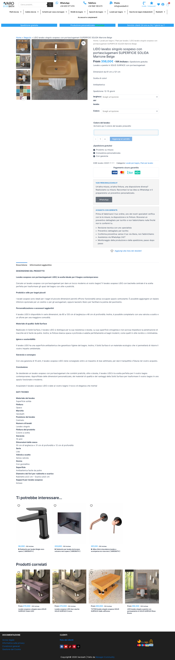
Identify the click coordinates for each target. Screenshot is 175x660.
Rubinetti (159, 12)
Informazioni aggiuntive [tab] (41, 265)
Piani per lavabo (121, 41)
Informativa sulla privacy (13, 643)
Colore (96, 111)
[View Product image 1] (23, 46)
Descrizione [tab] (21, 265)
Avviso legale (8, 640)
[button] (83, 43)
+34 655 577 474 (67, 6)
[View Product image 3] (23, 77)
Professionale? (152, 6)
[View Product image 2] (23, 62)
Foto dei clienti (66, 640)
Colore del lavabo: (101, 123)
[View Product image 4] (23, 92)
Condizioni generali (11, 646)
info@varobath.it (121, 6)
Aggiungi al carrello (121, 139)
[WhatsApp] (56, 2)
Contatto (144, 6)
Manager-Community (105, 657)
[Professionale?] (151, 3)
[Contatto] (144, 3)
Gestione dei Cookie (11, 649)
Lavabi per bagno (116, 12)
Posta (117, 3)
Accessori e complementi (87, 17)
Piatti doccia (14, 12)
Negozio (27, 37)
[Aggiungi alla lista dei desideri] (19, 505)
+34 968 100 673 (95, 6)
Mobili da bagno (77, 12)
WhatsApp (65, 3)
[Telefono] (84, 2)
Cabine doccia (30, 12)
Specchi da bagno (96, 12)
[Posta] (111, 2)
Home (18, 37)
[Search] (50, 4)
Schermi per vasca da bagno (53, 12)
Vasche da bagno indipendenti (140, 12)
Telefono (92, 3)
